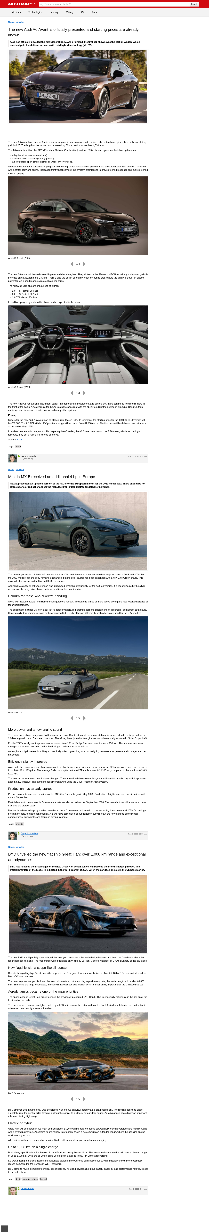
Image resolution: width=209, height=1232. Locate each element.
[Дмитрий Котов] (12, 1191)
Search (194, 4)
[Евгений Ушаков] (12, 458)
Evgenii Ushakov (29, 833)
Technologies (35, 12)
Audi (19, 439)
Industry (54, 12)
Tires (94, 12)
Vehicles (16, 12)
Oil (82, 12)
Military (70, 12)
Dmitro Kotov (27, 1188)
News (11, 22)
